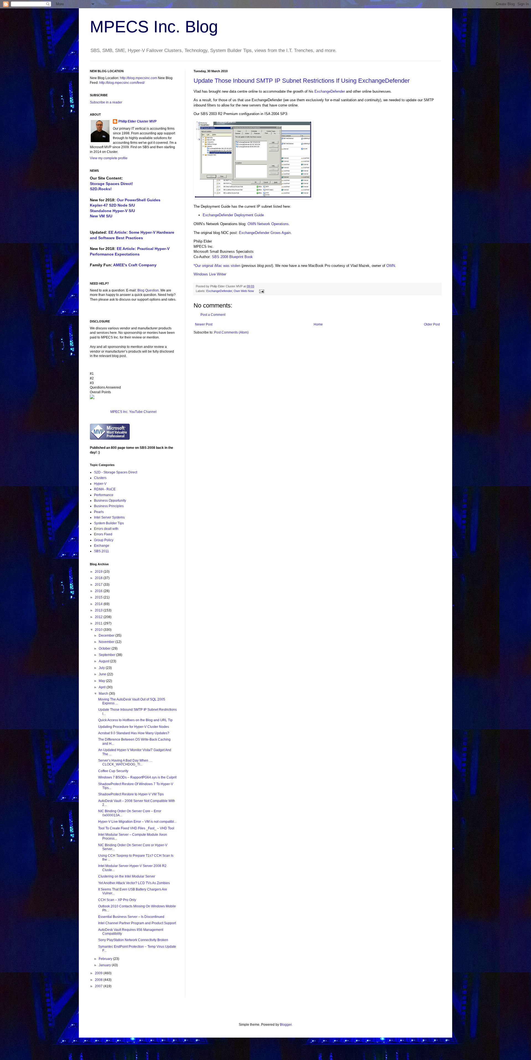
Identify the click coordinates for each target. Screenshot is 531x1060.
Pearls (99, 512)
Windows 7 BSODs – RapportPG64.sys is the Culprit (137, 777)
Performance (103, 495)
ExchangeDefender (329, 91)
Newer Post (203, 324)
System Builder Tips (109, 523)
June (103, 674)
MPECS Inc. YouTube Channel (133, 412)
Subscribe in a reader (106, 102)
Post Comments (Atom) (231, 332)
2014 (99, 604)
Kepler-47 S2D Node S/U (112, 205)
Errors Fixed (103, 534)
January (105, 965)
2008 (99, 980)
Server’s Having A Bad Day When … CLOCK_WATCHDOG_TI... (125, 762)
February (106, 959)
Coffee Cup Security (113, 771)
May (102, 681)
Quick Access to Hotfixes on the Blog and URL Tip (135, 720)
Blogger (285, 1025)
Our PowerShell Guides (138, 200)
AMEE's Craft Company (135, 265)
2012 (99, 617)
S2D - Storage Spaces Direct (115, 472)
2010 (99, 630)
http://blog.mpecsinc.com (138, 78)
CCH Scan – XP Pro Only (117, 900)
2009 (99, 973)
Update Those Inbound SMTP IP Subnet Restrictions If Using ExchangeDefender (302, 80)
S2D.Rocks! (101, 189)
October (105, 648)
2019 (99, 572)
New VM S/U (101, 216)
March (104, 694)
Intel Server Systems (109, 517)
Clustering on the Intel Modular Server (126, 876)
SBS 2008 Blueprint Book (232, 257)
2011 (99, 623)
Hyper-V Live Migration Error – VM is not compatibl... (137, 822)
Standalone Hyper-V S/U (112, 211)
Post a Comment (213, 315)
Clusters (100, 478)
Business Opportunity (110, 500)
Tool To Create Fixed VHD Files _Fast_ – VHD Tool (136, 828)
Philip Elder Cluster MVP (137, 121)
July (102, 668)
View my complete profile (108, 158)
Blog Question (148, 290)
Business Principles (109, 506)
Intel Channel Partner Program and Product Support (137, 923)
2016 (99, 591)
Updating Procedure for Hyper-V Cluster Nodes (133, 727)
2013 (99, 610)
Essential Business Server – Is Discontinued (131, 917)
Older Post (432, 324)
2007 (99, 986)
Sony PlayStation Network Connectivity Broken (133, 940)
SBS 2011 (101, 551)
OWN (390, 266)
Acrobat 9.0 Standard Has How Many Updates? (133, 733)
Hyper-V (100, 484)
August (104, 661)
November (107, 642)
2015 (99, 597)
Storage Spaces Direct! (111, 183)
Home (318, 324)
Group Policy (103, 540)
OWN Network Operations (268, 224)
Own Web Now (244, 291)
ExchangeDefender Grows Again (265, 233)
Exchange (101, 546)
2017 (99, 585)
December (107, 635)
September (107, 655)
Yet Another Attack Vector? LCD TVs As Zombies (134, 883)
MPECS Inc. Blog (154, 26)
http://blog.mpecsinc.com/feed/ (122, 83)
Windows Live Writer (210, 274)
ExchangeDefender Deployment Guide (233, 215)
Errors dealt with (106, 529)
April (102, 687)
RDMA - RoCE (105, 489)
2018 (99, 578)
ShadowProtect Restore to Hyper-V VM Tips (131, 794)
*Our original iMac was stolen (217, 266)
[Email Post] (261, 291)
